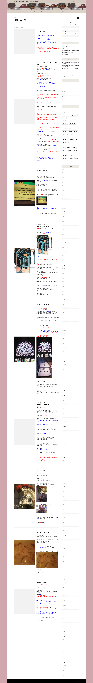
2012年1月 (63, 543)
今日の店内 (29, 11)
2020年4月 (63, 286)
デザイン (51, 11)
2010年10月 (63, 579)
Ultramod (43, 102)
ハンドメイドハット (73, 120)
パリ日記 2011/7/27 (42, 32)
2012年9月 (63, 522)
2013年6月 (63, 499)
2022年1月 (63, 234)
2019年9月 (63, 304)
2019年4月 (63, 317)
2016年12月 (63, 390)
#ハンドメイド (72, 112)
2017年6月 (63, 374)
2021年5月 (63, 252)
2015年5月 (63, 439)
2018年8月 (63, 338)
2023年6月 (63, 195)
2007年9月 (63, 670)
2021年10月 (63, 242)
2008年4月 (63, 652)
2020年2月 (63, 291)
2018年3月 (63, 351)
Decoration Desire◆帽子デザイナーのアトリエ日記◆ (46, 6)
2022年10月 (63, 211)
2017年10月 (63, 364)
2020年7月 (63, 278)
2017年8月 (63, 369)
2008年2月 (63, 657)
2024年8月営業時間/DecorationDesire (67, 54)
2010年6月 (63, 587)
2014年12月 (63, 452)
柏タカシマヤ (75, 150)
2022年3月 (63, 229)
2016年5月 (63, 408)
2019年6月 (63, 312)
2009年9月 (63, 608)
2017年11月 (63, 361)
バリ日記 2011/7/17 (42, 404)
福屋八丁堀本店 (65, 155)
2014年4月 (63, 473)
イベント (46, 11)
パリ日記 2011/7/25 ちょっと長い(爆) (47, 63)
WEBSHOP (27, 1)
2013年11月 (63, 486)
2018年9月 (63, 335)
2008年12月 (63, 631)
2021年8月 (63, 247)
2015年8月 (63, 431)
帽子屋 (64, 147)
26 (65, 35)
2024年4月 (63, 182)
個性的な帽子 (64, 131)
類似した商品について (62, 11)
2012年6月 (63, 530)
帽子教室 (41, 11)
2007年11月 (63, 665)
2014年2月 (63, 478)
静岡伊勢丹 (71, 158)
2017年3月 (63, 382)
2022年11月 (63, 208)
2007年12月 (63, 662)
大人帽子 (75, 131)
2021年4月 (63, 255)
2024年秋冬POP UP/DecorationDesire (67, 52)
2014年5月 (63, 470)
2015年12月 (63, 421)
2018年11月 (63, 330)
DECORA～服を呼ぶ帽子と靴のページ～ (35, 1)
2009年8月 (63, 610)
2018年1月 (63, 356)
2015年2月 (63, 447)
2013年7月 (63, 496)
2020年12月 (63, 265)
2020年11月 (63, 268)
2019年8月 (63, 307)
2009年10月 (63, 605)
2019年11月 (63, 299)
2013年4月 (63, 504)
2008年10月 (63, 636)
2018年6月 (63, 343)
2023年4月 (63, 198)
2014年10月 (63, 457)
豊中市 (71, 155)
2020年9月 (63, 273)
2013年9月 (63, 491)
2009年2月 (63, 626)
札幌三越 (69, 150)
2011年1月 (63, 574)
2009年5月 (63, 618)
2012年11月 (63, 517)
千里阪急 (70, 131)
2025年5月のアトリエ (65, 48)
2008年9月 (63, 639)
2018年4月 (63, 348)
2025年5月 (63, 172)
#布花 (63, 115)
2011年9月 (63, 553)
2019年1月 (63, 325)
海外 (55, 11)
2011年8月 (63, 556)
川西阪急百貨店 (71, 139)
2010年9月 (63, 582)
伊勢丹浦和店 (64, 128)
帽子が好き (64, 142)
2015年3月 (63, 444)
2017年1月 (63, 387)
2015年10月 (63, 426)
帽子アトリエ (70, 142)
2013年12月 (63, 483)
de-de (67, 115)
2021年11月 (63, 239)
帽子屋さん (68, 147)
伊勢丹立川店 (71, 128)
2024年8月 (63, 177)
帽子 (76, 139)
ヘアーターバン (65, 123)
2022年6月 (63, 221)
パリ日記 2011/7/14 (42, 533)
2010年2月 (63, 595)
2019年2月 (63, 322)
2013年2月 (63, 509)
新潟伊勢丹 (64, 150)
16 (75, 31)
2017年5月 (63, 377)
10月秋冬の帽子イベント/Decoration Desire (68, 68)
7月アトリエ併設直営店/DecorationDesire (68, 46)
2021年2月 (63, 260)
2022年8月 (63, 216)
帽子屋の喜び (35, 11)
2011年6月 (63, 561)
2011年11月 (63, 548)
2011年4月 (63, 566)
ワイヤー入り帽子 (72, 123)
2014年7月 (63, 465)
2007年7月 (63, 675)
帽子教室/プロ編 (41, 582)
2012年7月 (63, 527)
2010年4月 (63, 592)
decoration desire (73, 115)
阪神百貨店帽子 (65, 158)
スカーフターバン (65, 120)
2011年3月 (63, 569)
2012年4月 (63, 535)
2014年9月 (63, 460)
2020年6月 (63, 281)
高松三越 (77, 158)
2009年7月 (63, 613)
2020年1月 (63, 294)
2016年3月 (63, 413)
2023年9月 (63, 190)
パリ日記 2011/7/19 (42, 305)
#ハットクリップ (65, 112)
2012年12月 (63, 514)
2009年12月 (63, 600)
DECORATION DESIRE (21, 1)
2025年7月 (63, 169)
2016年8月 (63, 400)
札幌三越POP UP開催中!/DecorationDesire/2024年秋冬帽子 (70, 50)
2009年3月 (63, 623)
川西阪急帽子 (64, 139)
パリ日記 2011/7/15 (42, 471)
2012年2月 (63, 540)
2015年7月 (63, 434)
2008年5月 (63, 649)
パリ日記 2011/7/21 (42, 226)
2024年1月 (63, 185)
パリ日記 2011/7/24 (42, 170)
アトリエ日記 (15, 1)
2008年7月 (63, 644)
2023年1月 (63, 203)
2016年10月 (63, 395)
